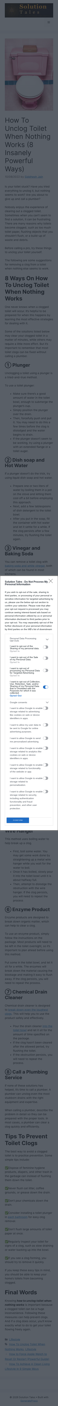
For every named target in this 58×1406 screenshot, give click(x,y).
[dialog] (29, 703)
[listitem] (29, 639)
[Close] (52, 582)
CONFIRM (18, 820)
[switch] (45, 647)
